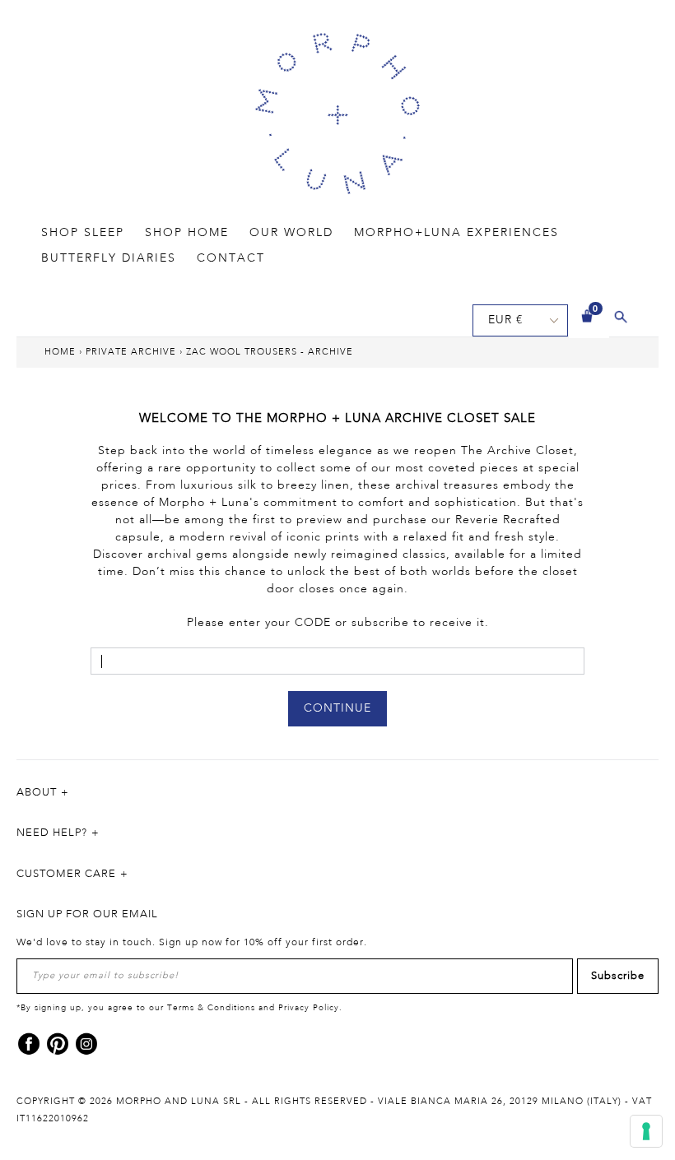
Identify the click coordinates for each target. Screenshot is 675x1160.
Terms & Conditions (211, 1008)
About (36, 792)
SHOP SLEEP (82, 233)
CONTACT (231, 258)
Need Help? (51, 833)
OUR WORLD (291, 233)
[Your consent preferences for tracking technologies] (646, 1131)
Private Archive (131, 352)
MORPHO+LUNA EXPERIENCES (456, 233)
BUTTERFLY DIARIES (108, 258)
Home (60, 352)
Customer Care (66, 874)
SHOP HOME (187, 233)
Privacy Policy (308, 1008)
